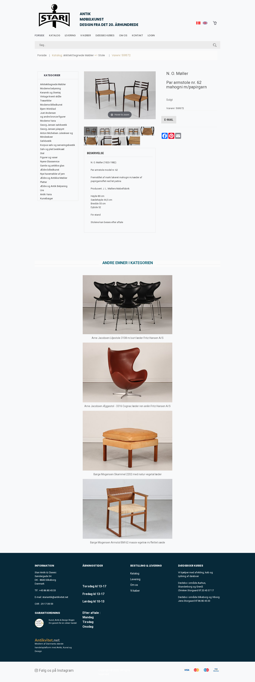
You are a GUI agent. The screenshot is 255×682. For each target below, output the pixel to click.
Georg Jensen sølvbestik (53, 124)
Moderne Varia (48, 120)
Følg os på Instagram (56, 670)
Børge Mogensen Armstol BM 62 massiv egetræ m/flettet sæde (127, 542)
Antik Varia (46, 194)
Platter (43, 182)
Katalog (54, 35)
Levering (70, 35)
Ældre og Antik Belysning (53, 186)
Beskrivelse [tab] (95, 153)
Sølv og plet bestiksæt (52, 149)
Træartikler (46, 100)
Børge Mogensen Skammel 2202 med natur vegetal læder (128, 474)
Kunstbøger (46, 198)
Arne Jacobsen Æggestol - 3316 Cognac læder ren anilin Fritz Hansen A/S (127, 406)
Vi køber (85, 35)
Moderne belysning (50, 88)
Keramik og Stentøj (50, 92)
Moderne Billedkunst (51, 104)
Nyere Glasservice (49, 161)
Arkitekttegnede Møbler (78, 55)
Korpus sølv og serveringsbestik (57, 145)
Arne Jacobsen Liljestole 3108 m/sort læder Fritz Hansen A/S (128, 337)
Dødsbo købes (105, 35)
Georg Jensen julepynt (52, 129)
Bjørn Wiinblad (48, 108)
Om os (123, 35)
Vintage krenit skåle (50, 96)
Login (151, 35)
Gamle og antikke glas (52, 165)
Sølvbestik (46, 141)
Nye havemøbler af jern (52, 173)
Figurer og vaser (48, 157)
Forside (39, 35)
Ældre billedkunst (49, 169)
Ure (42, 190)
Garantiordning (47, 613)
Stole (101, 55)
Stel (42, 153)
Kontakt (137, 35)
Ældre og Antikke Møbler (53, 178)
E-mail (168, 119)
